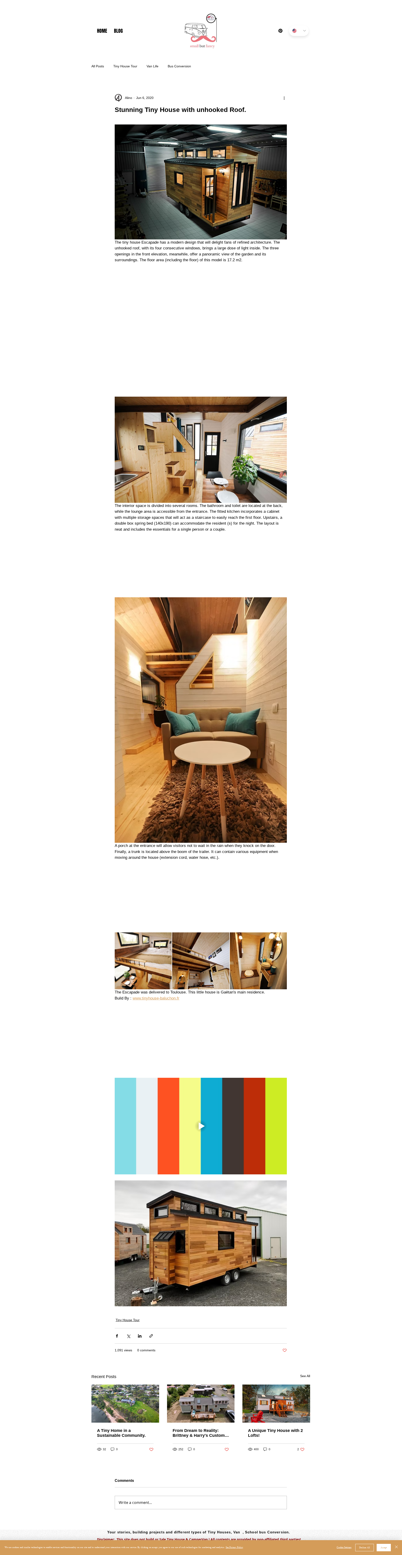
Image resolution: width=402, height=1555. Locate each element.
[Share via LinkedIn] (139, 1274)
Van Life (152, 66)
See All (305, 1314)
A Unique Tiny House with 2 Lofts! (275, 1371)
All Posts (97, 66)
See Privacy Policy (234, 1547)
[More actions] (284, 98)
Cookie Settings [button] (344, 1547)
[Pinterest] (280, 30)
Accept (384, 1548)
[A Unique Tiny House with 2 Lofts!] (276, 1342)
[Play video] (201, 1064)
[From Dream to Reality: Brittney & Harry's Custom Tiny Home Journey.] (201, 1342)
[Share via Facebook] (117, 1274)
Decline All (364, 1548)
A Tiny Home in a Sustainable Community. (121, 1371)
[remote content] (201, 296)
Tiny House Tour (125, 66)
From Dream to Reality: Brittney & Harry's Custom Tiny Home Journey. (199, 1371)
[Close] (396, 1547)
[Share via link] (151, 1274)
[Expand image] (143, 899)
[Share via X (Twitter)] (128, 1274)
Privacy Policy (108, 1486)
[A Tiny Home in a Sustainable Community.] (125, 1342)
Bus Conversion (179, 66)
